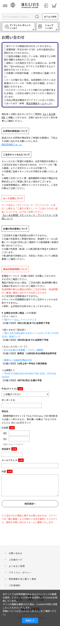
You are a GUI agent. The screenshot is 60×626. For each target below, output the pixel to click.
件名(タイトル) (9, 388)
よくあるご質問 (17, 566)
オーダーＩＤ (8, 400)
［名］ (5, 439)
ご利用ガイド (16, 559)
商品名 (5, 411)
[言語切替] (12, 5)
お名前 (5, 427)
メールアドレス (9, 460)
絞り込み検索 (50, 16)
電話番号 (6, 448)
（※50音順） (21, 312)
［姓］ (5, 433)
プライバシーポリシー (20, 572)
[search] (37, 16)
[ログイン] (45, 5)
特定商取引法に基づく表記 (22, 578)
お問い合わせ (16, 553)
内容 (4, 471)
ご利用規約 (14, 585)
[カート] (54, 5)
